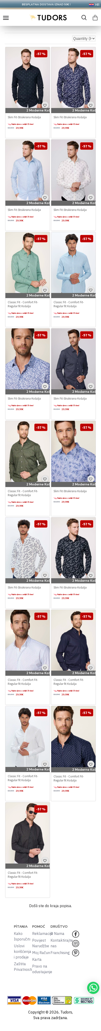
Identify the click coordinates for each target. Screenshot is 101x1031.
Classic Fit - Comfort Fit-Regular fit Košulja (23, 304)
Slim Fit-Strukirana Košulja (24, 117)
